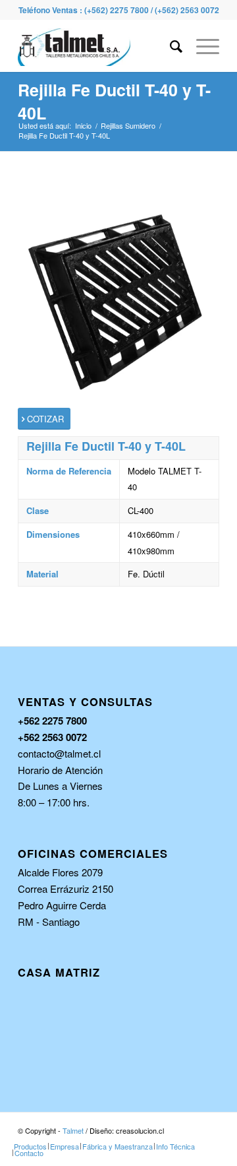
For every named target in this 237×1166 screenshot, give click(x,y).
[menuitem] (170, 45)
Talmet (73, 1130)
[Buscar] (170, 45)
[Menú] (201, 45)
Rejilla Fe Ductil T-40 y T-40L (114, 101)
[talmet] (98, 45)
